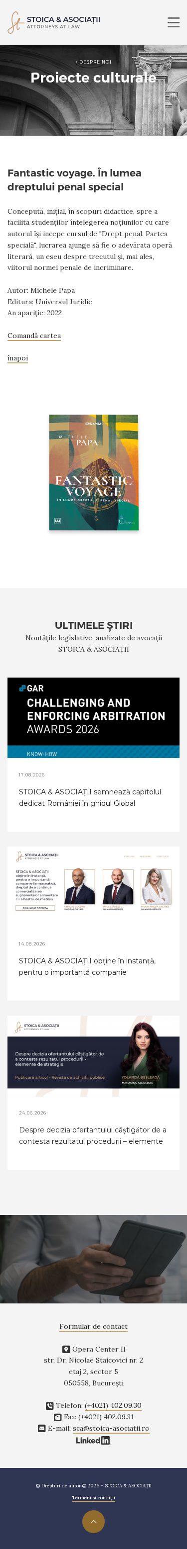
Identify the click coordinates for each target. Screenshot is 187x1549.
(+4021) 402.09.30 (113, 1405)
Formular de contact (93, 1326)
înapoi (17, 357)
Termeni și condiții (93, 1497)
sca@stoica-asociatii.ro (111, 1428)
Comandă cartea (34, 335)
